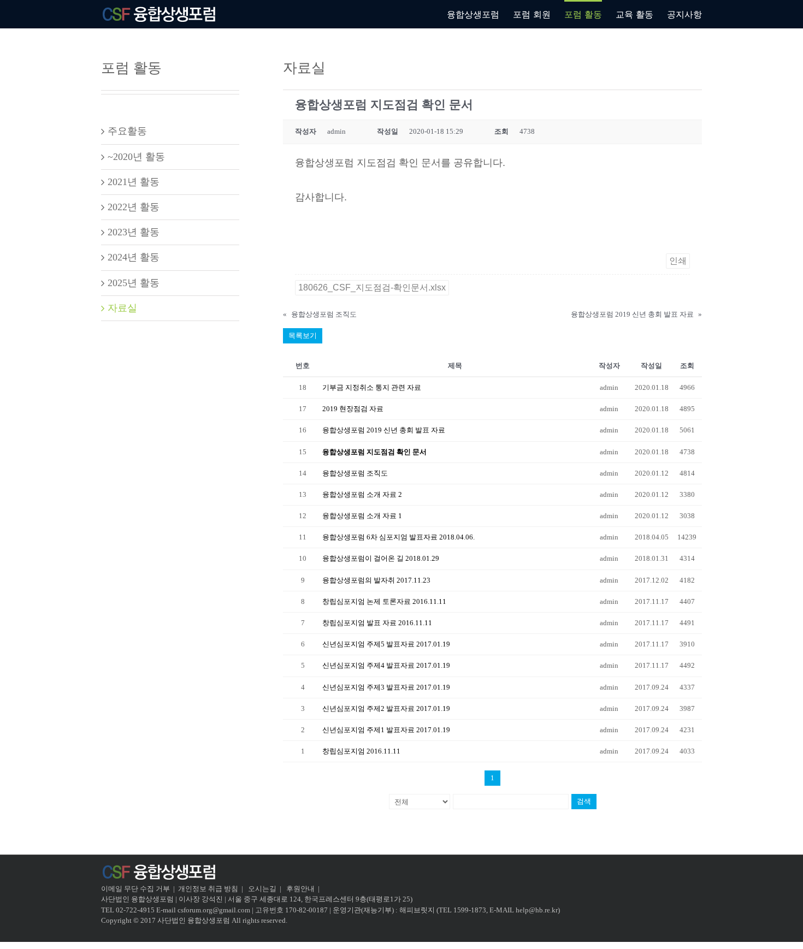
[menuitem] (480, 13)
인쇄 (678, 260)
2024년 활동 (134, 257)
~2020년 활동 (136, 156)
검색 (584, 801)
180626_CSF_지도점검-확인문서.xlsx (372, 287)
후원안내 (300, 889)
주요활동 (127, 131)
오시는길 (263, 889)
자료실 (122, 308)
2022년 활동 (134, 206)
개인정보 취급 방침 (208, 889)
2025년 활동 (134, 282)
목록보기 (302, 335)
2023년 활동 (134, 232)
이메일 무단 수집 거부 (135, 889)
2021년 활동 (134, 181)
